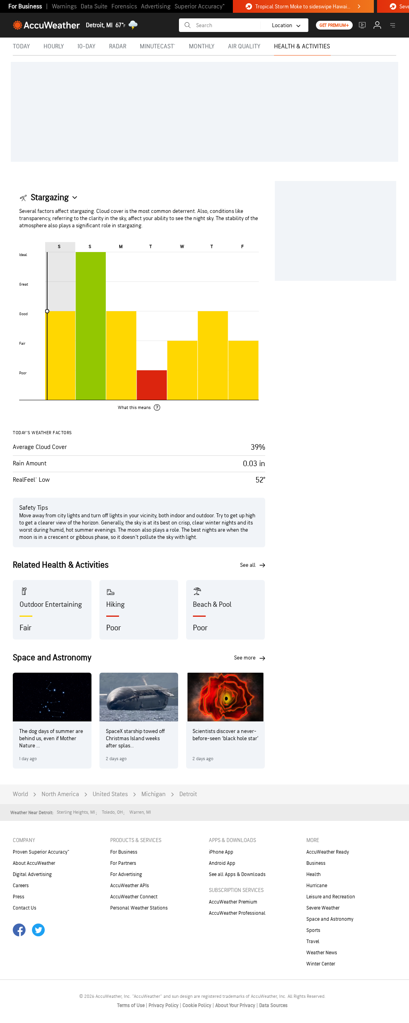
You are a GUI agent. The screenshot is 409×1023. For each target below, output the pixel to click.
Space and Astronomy (329, 919)
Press (18, 897)
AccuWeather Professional (237, 913)
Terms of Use (131, 1005)
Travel (313, 941)
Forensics (124, 6)
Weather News (321, 953)
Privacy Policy (164, 1005)
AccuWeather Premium (233, 902)
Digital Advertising (32, 874)
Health (313, 874)
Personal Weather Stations (139, 908)
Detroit (188, 794)
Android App (222, 863)
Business (316, 863)
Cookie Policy (197, 1005)
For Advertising (126, 874)
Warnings (64, 6)
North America (60, 794)
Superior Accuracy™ (199, 6)
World (20, 794)
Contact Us (24, 908)
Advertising (156, 6)
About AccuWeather (34, 863)
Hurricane (316, 885)
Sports (313, 930)
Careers (21, 885)
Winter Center (320, 964)
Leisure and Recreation (330, 897)
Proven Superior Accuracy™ (41, 852)
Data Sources (273, 1005)
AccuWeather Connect (133, 897)
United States (110, 794)
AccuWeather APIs (129, 885)
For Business (25, 6)
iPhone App (221, 852)
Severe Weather (323, 908)
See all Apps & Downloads (237, 874)
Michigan (153, 794)
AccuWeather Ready (327, 852)
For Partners (123, 863)
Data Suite (94, 6)
